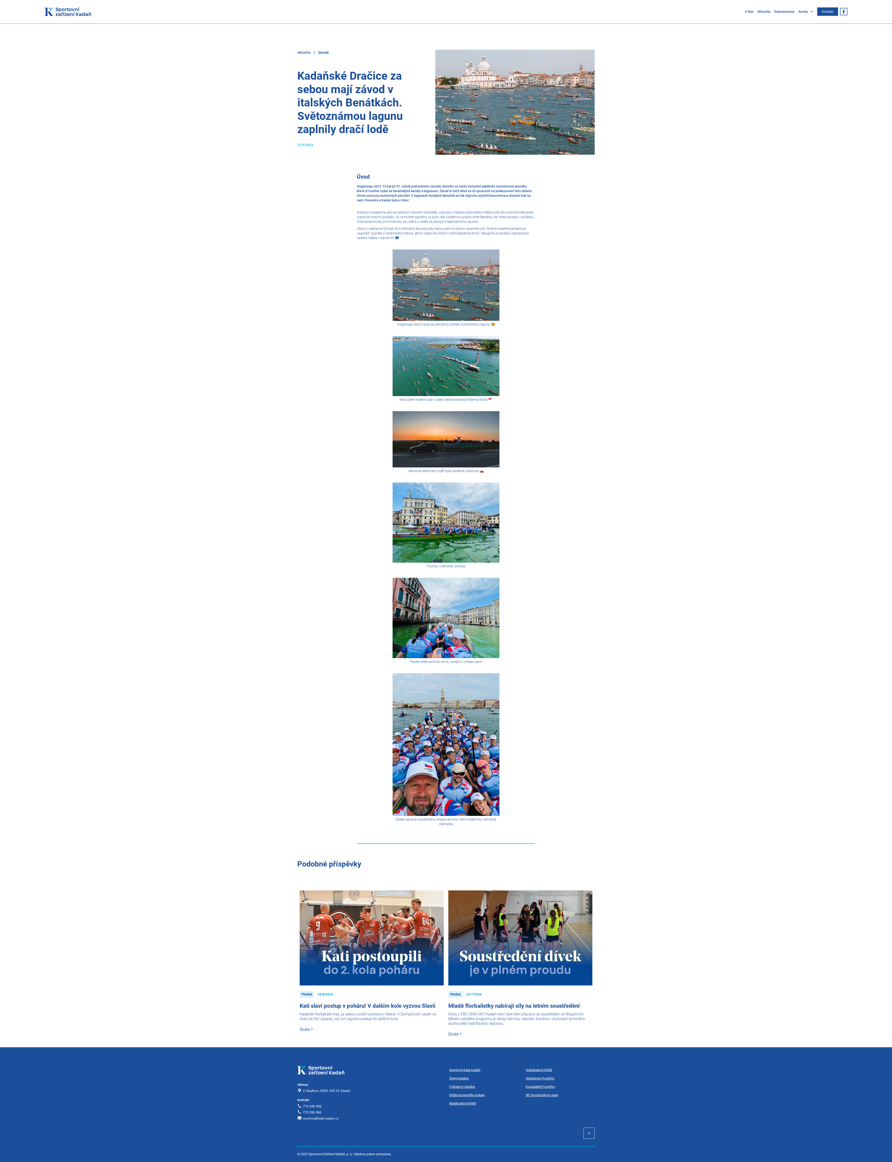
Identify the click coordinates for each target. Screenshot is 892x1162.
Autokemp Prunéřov (540, 1078)
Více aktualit (579, 866)
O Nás (749, 11)
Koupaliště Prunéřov (540, 1087)
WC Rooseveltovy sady (542, 1095)
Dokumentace (784, 11)
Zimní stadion (459, 1078)
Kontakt (827, 11)
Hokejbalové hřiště (539, 1070)
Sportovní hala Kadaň (464, 1070)
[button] (807, 11)
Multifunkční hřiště (462, 1103)
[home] (68, 11)
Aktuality (764, 11)
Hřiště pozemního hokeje (467, 1095)
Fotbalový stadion (462, 1087)
